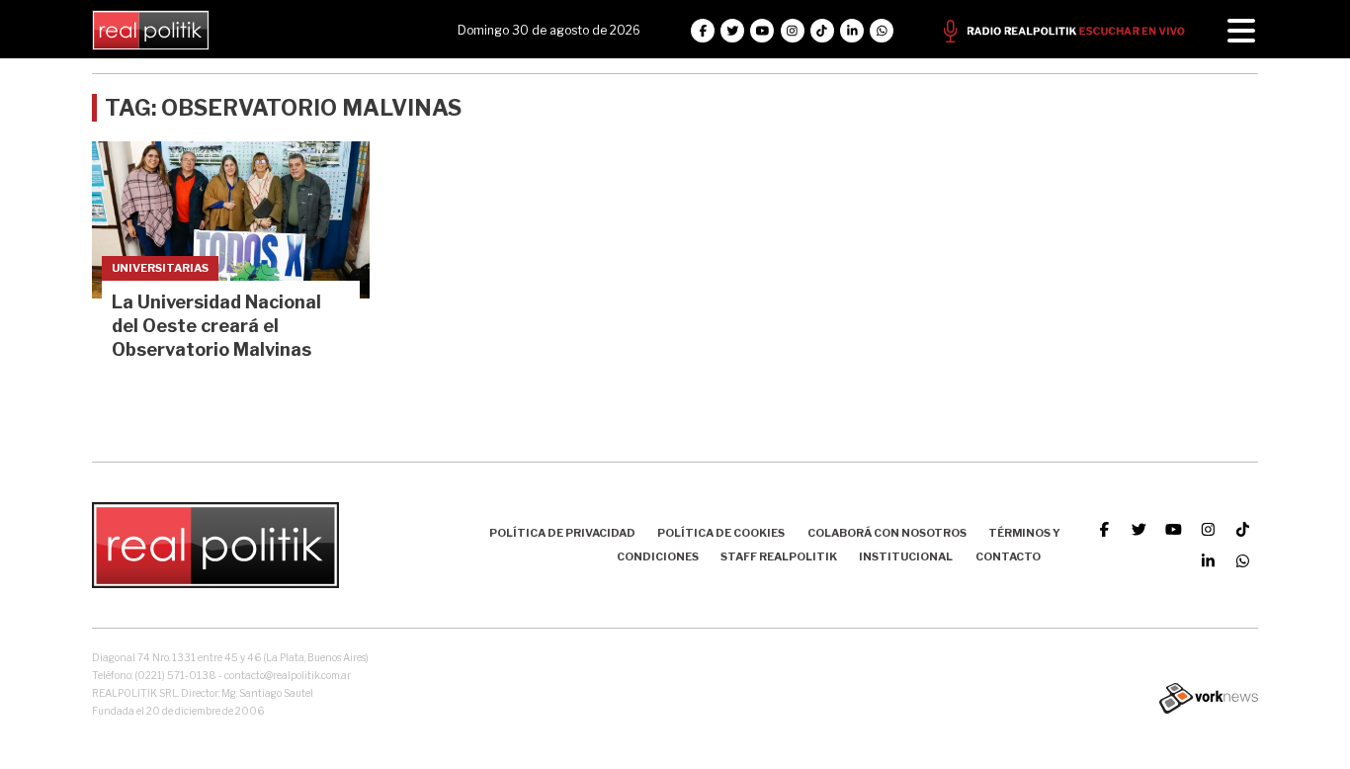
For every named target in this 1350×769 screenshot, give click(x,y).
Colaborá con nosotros (887, 533)
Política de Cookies (721, 533)
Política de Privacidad (562, 533)
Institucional (906, 556)
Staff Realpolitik (778, 556)
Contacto (1008, 556)
